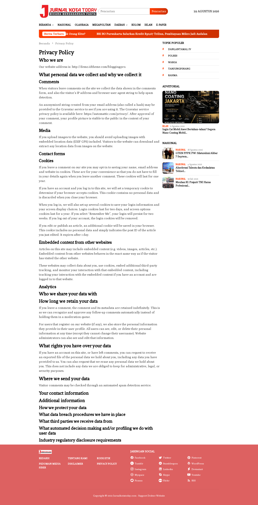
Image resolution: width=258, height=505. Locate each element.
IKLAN (165, 126)
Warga (172, 62)
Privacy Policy (107, 463)
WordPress (198, 463)
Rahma (172, 75)
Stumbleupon (170, 463)
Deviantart (197, 469)
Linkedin (168, 469)
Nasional (181, 149)
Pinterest (197, 457)
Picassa (138, 480)
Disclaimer (75, 463)
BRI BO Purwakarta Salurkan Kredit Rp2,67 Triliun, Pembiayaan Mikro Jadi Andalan (139, 33)
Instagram (140, 469)
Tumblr (139, 463)
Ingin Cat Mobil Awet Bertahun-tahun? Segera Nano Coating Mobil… (188, 131)
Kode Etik (103, 458)
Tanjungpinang (179, 68)
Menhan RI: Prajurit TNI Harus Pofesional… (193, 184)
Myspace (139, 474)
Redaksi (44, 458)
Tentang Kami (77, 458)
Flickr (166, 480)
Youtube (196, 474)
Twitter (167, 457)
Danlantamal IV (179, 49)
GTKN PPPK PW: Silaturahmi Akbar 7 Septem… (197, 155)
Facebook (140, 457)
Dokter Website (156, 495)
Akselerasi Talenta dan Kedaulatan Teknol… (195, 169)
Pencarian (159, 11)
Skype (166, 474)
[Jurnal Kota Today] (68, 11)
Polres (172, 55)
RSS (194, 480)
